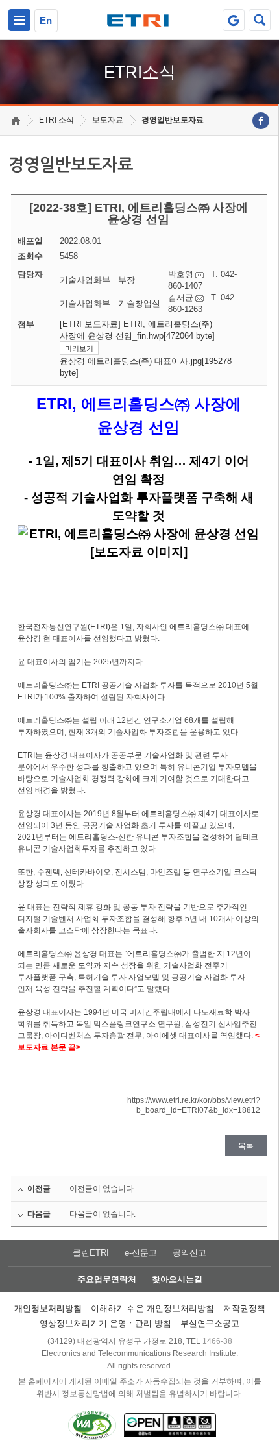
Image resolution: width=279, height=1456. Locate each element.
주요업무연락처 (106, 1279)
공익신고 (189, 1252)
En (46, 20)
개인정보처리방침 (48, 1308)
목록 (246, 1145)
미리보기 (79, 348)
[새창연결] (260, 120)
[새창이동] (234, 20)
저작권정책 (244, 1308)
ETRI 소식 (56, 120)
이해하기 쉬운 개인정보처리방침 (152, 1308)
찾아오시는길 (177, 1279)
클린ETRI (91, 1252)
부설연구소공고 (209, 1323)
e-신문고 (141, 1252)
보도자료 (107, 120)
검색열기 (260, 20)
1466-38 (217, 1341)
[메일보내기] (199, 275)
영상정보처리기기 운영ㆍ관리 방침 (105, 1323)
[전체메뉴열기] (19, 20)
